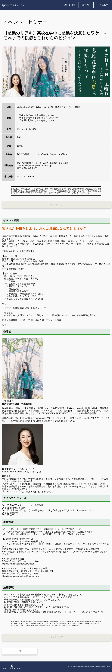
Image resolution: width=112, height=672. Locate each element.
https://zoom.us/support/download (18, 564)
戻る (20, 651)
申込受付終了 (57, 204)
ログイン (86, 5)
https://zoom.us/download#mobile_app (20, 576)
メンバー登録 (70, 5)
